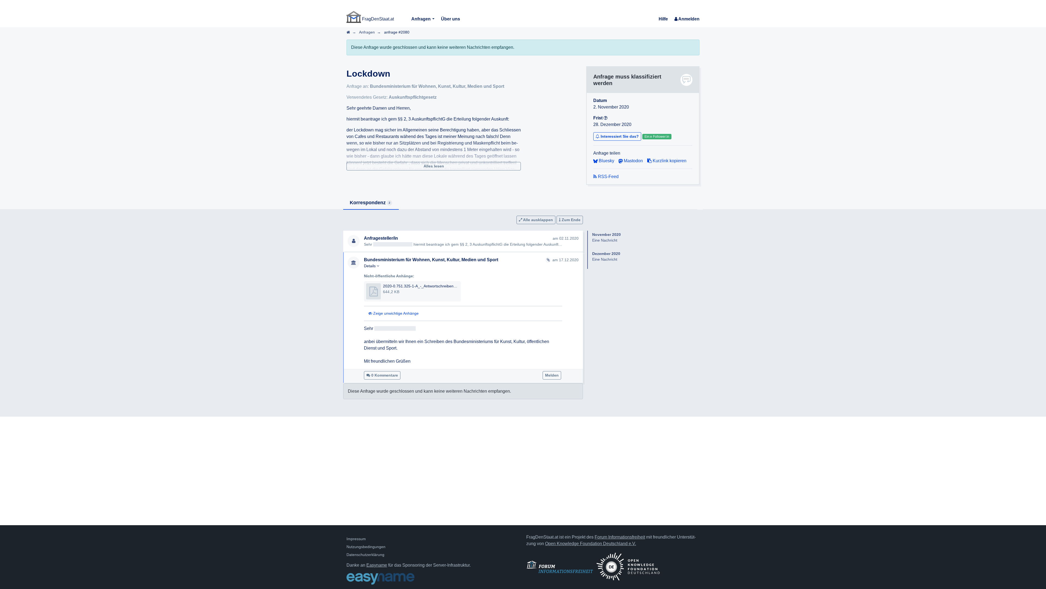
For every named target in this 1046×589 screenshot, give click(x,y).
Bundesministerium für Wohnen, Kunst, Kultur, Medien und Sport (437, 86)
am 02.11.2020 (566, 238)
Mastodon (633, 160)
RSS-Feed (608, 176)
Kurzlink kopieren (669, 160)
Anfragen (421, 19)
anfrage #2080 (396, 32)
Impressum (356, 539)
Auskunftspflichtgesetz (413, 97)
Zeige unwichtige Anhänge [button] (395, 313)
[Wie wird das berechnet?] (605, 118)
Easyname (376, 565)
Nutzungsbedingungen (365, 547)
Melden (552, 375)
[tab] (371, 203)
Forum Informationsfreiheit (620, 537)
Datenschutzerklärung (365, 554)
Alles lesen (434, 166)
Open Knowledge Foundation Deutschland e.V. (590, 543)
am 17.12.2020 (565, 260)
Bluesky (606, 160)
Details (370, 266)
